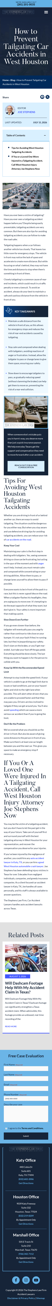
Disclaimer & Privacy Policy (21, 1298)
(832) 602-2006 (26, 1179)
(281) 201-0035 (26, 4)
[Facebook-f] (16, 1280)
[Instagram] (26, 1280)
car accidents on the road (18, 539)
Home (6, 80)
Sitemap (40, 1298)
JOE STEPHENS (26, 112)
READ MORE (11, 1026)
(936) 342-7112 (26, 1253)
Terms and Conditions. (32, 1128)
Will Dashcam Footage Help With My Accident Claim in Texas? (25, 987)
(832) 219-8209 (26, 1215)
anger (41, 563)
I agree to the (26, 1128)
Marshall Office (26, 1235)
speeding (14, 710)
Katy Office (26, 1160)
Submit (26, 1136)
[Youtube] (36, 1280)
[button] (46, 12)
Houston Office (26, 1196)
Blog (12, 80)
